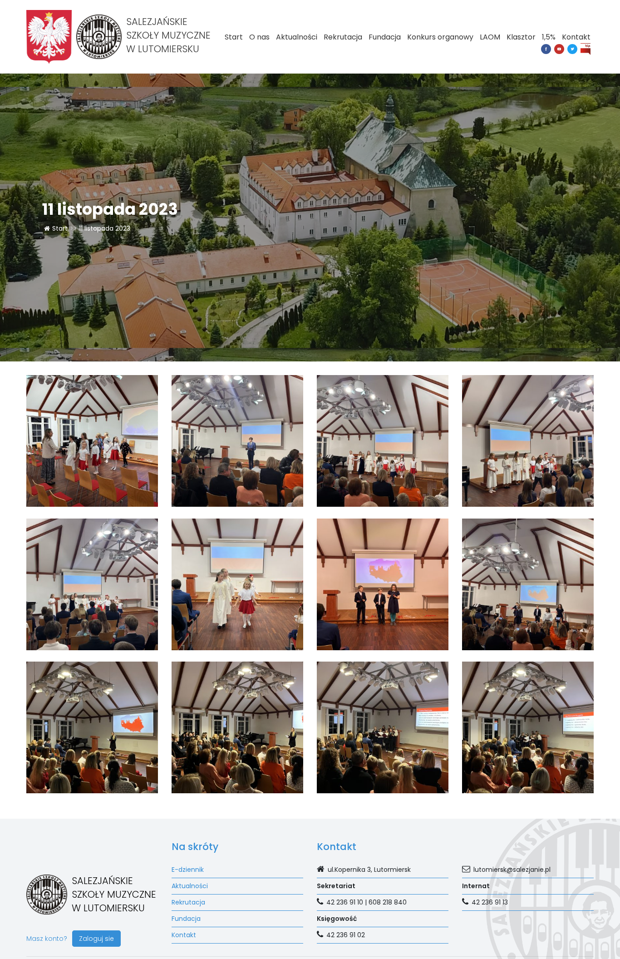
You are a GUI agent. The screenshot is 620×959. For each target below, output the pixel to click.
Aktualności (296, 37)
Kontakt (576, 37)
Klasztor (521, 37)
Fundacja (385, 37)
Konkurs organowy (440, 37)
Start (234, 37)
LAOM (490, 37)
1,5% (549, 37)
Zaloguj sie (96, 938)
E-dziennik (188, 869)
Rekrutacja (343, 37)
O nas (259, 37)
